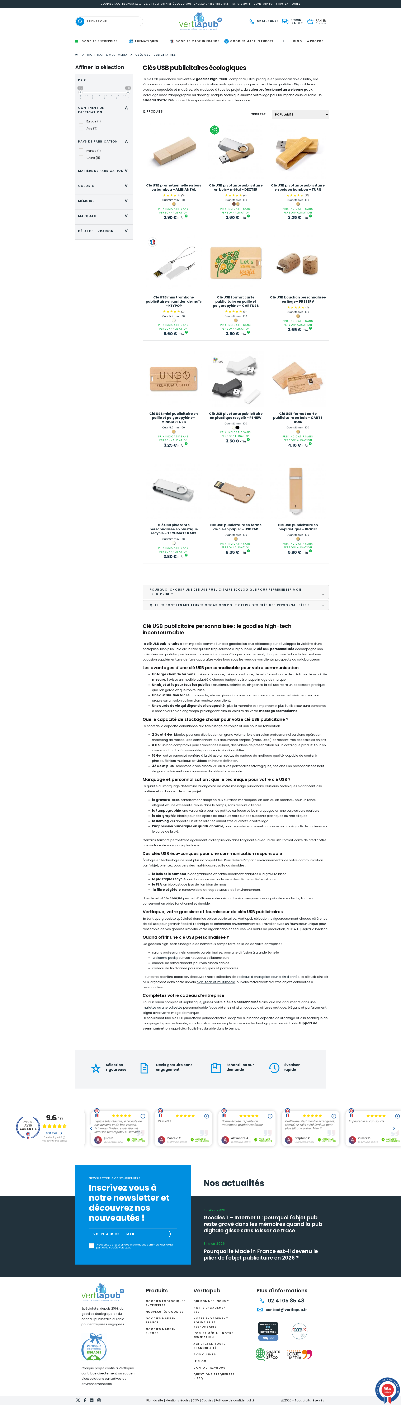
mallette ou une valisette (162, 1007)
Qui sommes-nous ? (211, 1301)
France (93, 151)
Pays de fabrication (104, 141)
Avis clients (204, 1354)
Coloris (104, 186)
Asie (92, 128)
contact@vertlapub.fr (286, 1309)
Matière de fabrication (104, 171)
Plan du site (154, 1400)
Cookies (207, 1400)
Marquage (104, 216)
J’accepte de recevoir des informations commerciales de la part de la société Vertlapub (134, 1246)
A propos (315, 41)
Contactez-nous (209, 1368)
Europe (93, 121)
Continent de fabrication (104, 110)
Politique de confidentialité (235, 1400)
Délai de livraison (104, 231)
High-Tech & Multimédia (107, 55)
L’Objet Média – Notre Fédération (213, 1335)
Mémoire (104, 201)
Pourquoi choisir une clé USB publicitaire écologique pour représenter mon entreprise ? (225, 591)
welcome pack (164, 957)
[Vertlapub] (200, 21)
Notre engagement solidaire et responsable (210, 1322)
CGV (196, 1400)
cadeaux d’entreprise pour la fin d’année (268, 976)
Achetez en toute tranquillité (209, 1346)
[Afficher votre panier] (311, 22)
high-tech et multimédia (216, 982)
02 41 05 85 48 (285, 1300)
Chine (93, 158)
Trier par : (259, 114)
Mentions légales (178, 1400)
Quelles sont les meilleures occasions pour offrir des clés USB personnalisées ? (230, 605)
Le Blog (200, 1361)
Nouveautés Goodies (165, 1312)
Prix (82, 80)
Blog (297, 41)
